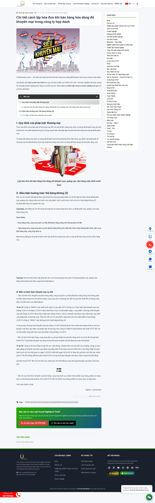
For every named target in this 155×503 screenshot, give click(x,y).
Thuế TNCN (111, 93)
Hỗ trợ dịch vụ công (114, 53)
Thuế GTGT (111, 88)
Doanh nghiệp (112, 31)
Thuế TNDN (111, 96)
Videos (109, 147)
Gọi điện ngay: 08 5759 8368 (34, 423)
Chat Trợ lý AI (128, 473)
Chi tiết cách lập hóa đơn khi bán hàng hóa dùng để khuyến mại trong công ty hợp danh (51, 402)
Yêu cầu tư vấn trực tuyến (63, 423)
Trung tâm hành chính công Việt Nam (120, 145)
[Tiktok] (109, 467)
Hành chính (111, 126)
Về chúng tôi (37, 4)
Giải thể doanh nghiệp (81, 4)
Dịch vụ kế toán (50, 4)
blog (108, 21)
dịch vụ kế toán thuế (36, 82)
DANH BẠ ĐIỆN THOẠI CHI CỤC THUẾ (121, 26)
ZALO (137, 467)
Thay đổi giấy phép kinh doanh (118, 50)
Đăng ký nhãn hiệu (113, 104)
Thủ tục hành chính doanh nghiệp (118, 115)
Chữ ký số (95, 4)
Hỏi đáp (110, 58)
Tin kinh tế (110, 136)
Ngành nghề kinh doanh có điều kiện (120, 45)
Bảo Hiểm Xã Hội (113, 72)
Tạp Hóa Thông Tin (114, 110)
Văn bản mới (111, 142)
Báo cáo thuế (111, 69)
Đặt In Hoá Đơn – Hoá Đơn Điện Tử (119, 77)
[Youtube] (118, 467)
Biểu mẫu (110, 120)
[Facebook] (113, 467)
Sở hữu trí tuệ (112, 101)
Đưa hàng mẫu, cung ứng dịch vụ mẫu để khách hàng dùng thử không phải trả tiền (50, 223)
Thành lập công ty (64, 4)
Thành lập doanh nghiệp (25, 13)
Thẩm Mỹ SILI (112, 112)
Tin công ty (111, 134)
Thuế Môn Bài (112, 91)
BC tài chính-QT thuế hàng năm (118, 74)
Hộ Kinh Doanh (112, 39)
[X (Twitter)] (123, 467)
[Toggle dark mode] (137, 4)
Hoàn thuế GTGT (113, 80)
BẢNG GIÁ (118, 4)
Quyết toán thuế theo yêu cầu (117, 85)
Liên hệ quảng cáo (87, 465)
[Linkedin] (132, 467)
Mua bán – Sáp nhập (114, 42)
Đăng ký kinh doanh (114, 34)
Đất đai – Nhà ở (112, 123)
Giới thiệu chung (86, 461)
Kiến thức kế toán (113, 66)
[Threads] (127, 467)
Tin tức (109, 131)
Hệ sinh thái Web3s (84, 489)
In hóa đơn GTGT (113, 61)
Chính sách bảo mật (88, 469)
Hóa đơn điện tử (107, 4)
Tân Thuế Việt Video (114, 107)
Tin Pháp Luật (112, 118)
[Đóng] (150, 487)
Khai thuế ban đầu (113, 83)
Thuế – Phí (111, 128)
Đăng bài (114, 473)
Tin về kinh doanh (113, 139)
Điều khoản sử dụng (88, 472)
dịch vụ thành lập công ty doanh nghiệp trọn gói (79, 86)
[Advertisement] (58, 261)
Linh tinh (110, 99)
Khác (108, 64)
